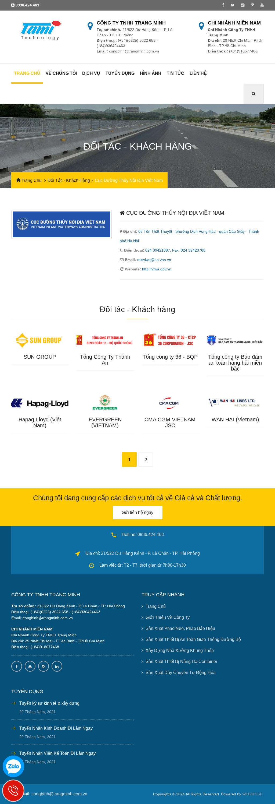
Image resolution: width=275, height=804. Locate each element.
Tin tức (175, 73)
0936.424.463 (27, 5)
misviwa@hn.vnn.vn (154, 260)
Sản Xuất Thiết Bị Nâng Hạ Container (181, 661)
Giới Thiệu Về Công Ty (168, 617)
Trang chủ (27, 73)
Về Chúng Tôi (61, 73)
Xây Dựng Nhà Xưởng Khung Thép (180, 650)
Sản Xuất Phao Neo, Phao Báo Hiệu (180, 628)
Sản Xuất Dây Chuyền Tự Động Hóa (181, 672)
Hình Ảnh (150, 73)
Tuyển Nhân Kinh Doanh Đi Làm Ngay (56, 728)
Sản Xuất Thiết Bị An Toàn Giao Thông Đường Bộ (193, 639)
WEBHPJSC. (253, 794)
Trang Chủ (156, 606)
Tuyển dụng (120, 73)
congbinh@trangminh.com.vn (59, 794)
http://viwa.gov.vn (156, 269)
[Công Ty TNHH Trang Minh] (39, 29)
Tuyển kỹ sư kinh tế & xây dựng (49, 703)
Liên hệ (198, 73)
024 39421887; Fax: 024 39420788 (175, 250)
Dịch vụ (91, 73)
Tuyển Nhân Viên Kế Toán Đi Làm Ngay (57, 753)
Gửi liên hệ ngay (137, 512)
